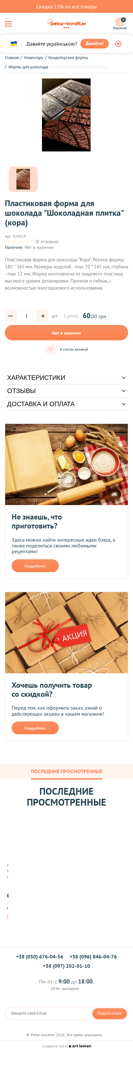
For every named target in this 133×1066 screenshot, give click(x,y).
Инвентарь (33, 57)
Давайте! (95, 43)
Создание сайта (55, 1046)
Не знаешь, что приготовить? (37, 521)
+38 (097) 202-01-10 (66, 966)
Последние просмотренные (66, 771)
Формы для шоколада (28, 67)
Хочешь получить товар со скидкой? (52, 689)
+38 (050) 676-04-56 (39, 956)
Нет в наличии (66, 333)
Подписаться (109, 1013)
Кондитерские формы (68, 57)
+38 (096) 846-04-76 (93, 956)
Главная (12, 57)
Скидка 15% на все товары (66, 6)
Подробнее (35, 566)
